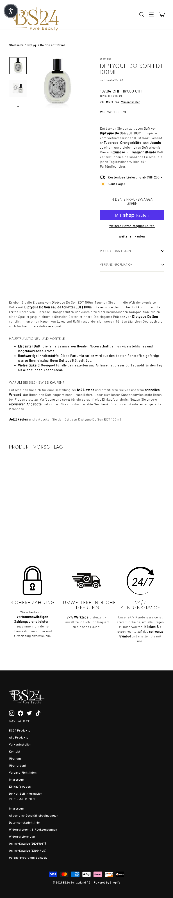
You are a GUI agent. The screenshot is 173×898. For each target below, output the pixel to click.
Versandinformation (116, 264)
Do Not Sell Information (25, 793)
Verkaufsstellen (20, 744)
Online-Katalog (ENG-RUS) (27, 850)
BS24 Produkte (19, 730)
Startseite (16, 45)
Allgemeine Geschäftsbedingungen (33, 815)
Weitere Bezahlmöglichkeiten (132, 226)
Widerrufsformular (22, 836)
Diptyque (105, 58)
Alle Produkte (18, 737)
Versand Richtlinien (22, 772)
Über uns (15, 758)
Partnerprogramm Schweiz (28, 857)
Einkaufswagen (20, 786)
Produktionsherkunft (117, 251)
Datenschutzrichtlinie (24, 822)
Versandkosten (130, 101)
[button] (11, 11)
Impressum (17, 779)
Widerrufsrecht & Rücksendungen (33, 829)
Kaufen (25, 527)
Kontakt (14, 751)
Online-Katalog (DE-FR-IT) (27, 843)
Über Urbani (17, 765)
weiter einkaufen (132, 236)
